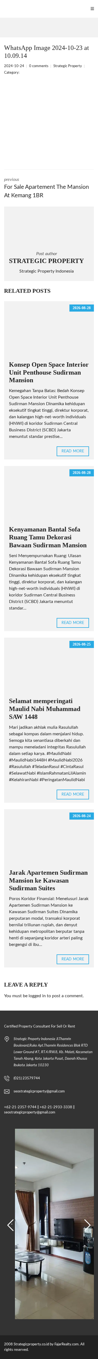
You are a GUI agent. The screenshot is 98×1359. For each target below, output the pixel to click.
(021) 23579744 (27, 1078)
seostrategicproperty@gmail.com (39, 1091)
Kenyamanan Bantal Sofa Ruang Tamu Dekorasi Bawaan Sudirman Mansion (48, 537)
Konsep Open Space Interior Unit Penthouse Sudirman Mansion (49, 372)
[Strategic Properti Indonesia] (3, 9)
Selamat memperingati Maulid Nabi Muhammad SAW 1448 (44, 708)
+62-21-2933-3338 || (57, 1107)
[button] (10, 1225)
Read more (73, 451)
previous (46, 188)
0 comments (38, 66)
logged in (37, 996)
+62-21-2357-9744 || (21, 1107)
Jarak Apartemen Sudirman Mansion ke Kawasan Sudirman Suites (48, 880)
